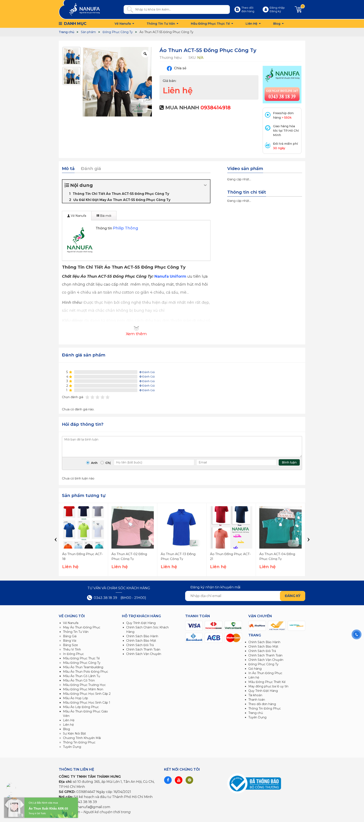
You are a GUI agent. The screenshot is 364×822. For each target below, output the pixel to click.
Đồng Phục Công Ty (263, 664)
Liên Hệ (251, 23)
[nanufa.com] (84, 9)
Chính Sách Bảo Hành (142, 636)
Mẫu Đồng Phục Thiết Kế (266, 682)
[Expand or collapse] (205, 185)
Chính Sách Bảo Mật (141, 641)
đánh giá (147, 372)
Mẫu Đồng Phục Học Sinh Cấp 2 (87, 694)
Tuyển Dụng (72, 747)
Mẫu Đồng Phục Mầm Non (83, 689)
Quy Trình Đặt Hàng (141, 623)
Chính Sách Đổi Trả (140, 645)
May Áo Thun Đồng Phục (81, 627)
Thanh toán (256, 700)
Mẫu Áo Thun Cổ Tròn (79, 680)
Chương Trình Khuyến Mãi (82, 738)
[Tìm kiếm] (128, 9)
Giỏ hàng (255, 669)
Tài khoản (255, 695)
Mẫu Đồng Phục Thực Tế (210, 23)
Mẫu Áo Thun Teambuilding (83, 667)
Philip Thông (125, 228)
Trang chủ (255, 713)
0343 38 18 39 (105, 598)
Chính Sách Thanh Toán (143, 649)
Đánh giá (91, 168)
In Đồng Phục (73, 654)
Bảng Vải (69, 641)
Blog (276, 23)
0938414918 (216, 107)
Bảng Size (70, 645)
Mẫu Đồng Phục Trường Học (84, 685)
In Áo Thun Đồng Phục (265, 673)
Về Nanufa (123, 23)
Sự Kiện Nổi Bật (74, 733)
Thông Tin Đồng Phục (79, 742)
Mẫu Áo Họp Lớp (75, 698)
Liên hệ (68, 725)
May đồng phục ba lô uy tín (268, 686)
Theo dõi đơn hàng (262, 704)
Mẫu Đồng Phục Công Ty (81, 663)
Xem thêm (136, 333)
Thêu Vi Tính (72, 649)
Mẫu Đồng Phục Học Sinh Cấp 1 (86, 702)
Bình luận (289, 462)
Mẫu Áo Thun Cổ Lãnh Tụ (81, 676)
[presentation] (55, 539)
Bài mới (105, 216)
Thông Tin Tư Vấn (161, 23)
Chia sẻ (179, 68)
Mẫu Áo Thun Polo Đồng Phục (85, 671)
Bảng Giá (69, 636)
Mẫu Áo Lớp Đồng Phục (81, 707)
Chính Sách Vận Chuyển (143, 654)
